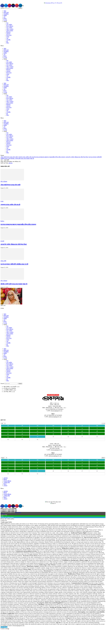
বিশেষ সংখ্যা (8, 35)
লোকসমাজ (5, 478)
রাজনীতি (5, 15)
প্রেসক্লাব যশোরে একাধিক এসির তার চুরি (26, 157)
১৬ (22, 433)
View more (3, 513)
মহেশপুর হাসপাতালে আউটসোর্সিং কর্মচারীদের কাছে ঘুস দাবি (14, 264)
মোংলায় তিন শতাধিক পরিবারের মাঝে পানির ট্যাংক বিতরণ (77, 157)
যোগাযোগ (5, 485)
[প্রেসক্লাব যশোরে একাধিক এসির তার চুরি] (12, 200)
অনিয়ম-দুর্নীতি (3, 261)
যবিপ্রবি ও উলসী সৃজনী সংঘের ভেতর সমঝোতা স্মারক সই (22, 158)
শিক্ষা (7, 23)
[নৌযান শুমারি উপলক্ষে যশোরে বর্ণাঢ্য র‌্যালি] (12, 180)
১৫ (8, 433)
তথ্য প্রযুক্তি (9, 24)
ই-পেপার (5, 20)
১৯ (68, 433)
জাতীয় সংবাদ (6, 12)
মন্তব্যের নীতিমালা (7, 481)
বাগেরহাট (2, 241)
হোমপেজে (10, 163)
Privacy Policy (18, 512)
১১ (53, 431)
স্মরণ (7, 38)
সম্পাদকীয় (8, 40)
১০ (37, 431)
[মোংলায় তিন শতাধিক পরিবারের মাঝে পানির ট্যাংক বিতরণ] (12, 239)
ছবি (7, 41)
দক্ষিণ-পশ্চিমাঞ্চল (4, 181)
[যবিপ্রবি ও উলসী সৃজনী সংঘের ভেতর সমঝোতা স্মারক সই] (12, 279)
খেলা (4, 17)
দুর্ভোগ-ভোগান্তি (9, 30)
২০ (82, 433)
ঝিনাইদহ (2, 221)
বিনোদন (4, 18)
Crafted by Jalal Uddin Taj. (9, 510)
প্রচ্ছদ (4, 11)
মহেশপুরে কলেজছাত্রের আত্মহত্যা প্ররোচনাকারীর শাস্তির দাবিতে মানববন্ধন (50, 157)
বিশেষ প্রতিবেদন (9, 26)
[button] (53, 45)
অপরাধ (2, 201)
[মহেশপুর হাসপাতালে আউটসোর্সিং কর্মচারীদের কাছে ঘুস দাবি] (12, 259)
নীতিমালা (5, 479)
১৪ (97, 431)
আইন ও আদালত (9, 29)
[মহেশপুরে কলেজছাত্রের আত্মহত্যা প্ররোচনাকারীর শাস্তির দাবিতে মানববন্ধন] (12, 219)
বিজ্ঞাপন (4, 484)
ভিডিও (7, 43)
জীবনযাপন (8, 32)
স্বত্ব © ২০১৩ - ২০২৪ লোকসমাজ (8, 508)
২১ (97, 433)
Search (2, 8)
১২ (68, 431)
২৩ (22, 436)
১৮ (53, 433)
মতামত (7, 36)
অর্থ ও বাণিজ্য (9, 27)
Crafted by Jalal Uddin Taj (9, 511)
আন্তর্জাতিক (6, 14)
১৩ (82, 431)
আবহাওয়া (8, 33)
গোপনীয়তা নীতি (6, 482)
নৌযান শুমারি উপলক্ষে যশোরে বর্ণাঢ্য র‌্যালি (9, 157)
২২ (8, 436)
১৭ (37, 433)
